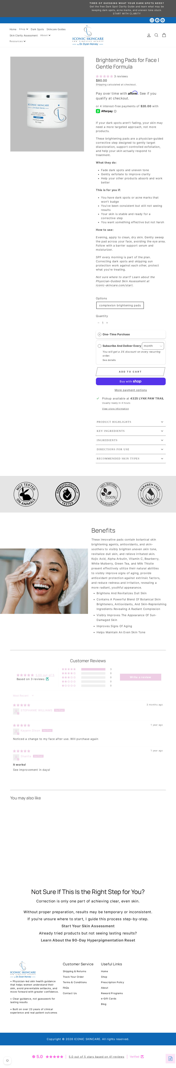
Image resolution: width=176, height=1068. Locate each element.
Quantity (102, 316)
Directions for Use (113, 449)
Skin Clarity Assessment (24, 35)
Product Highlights (114, 422)
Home (13, 29)
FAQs (66, 987)
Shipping (101, 84)
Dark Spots (37, 29)
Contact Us (70, 993)
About (44, 35)
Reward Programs (112, 993)
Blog (103, 1004)
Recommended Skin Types (118, 458)
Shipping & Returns (74, 971)
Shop (22, 29)
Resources (17, 41)
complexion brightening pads (120, 305)
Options (101, 298)
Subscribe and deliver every (122, 345)
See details (109, 360)
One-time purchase (116, 334)
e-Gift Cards (108, 998)
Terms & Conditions (75, 982)
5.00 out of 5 (45, 675)
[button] (105, 76)
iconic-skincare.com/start (114, 285)
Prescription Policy (112, 982)
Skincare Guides (56, 29)
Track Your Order (73, 976)
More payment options (131, 390)
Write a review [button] (140, 677)
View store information (115, 408)
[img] (21, 705)
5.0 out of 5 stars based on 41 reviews (96, 1056)
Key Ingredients (111, 431)
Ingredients (107, 440)
